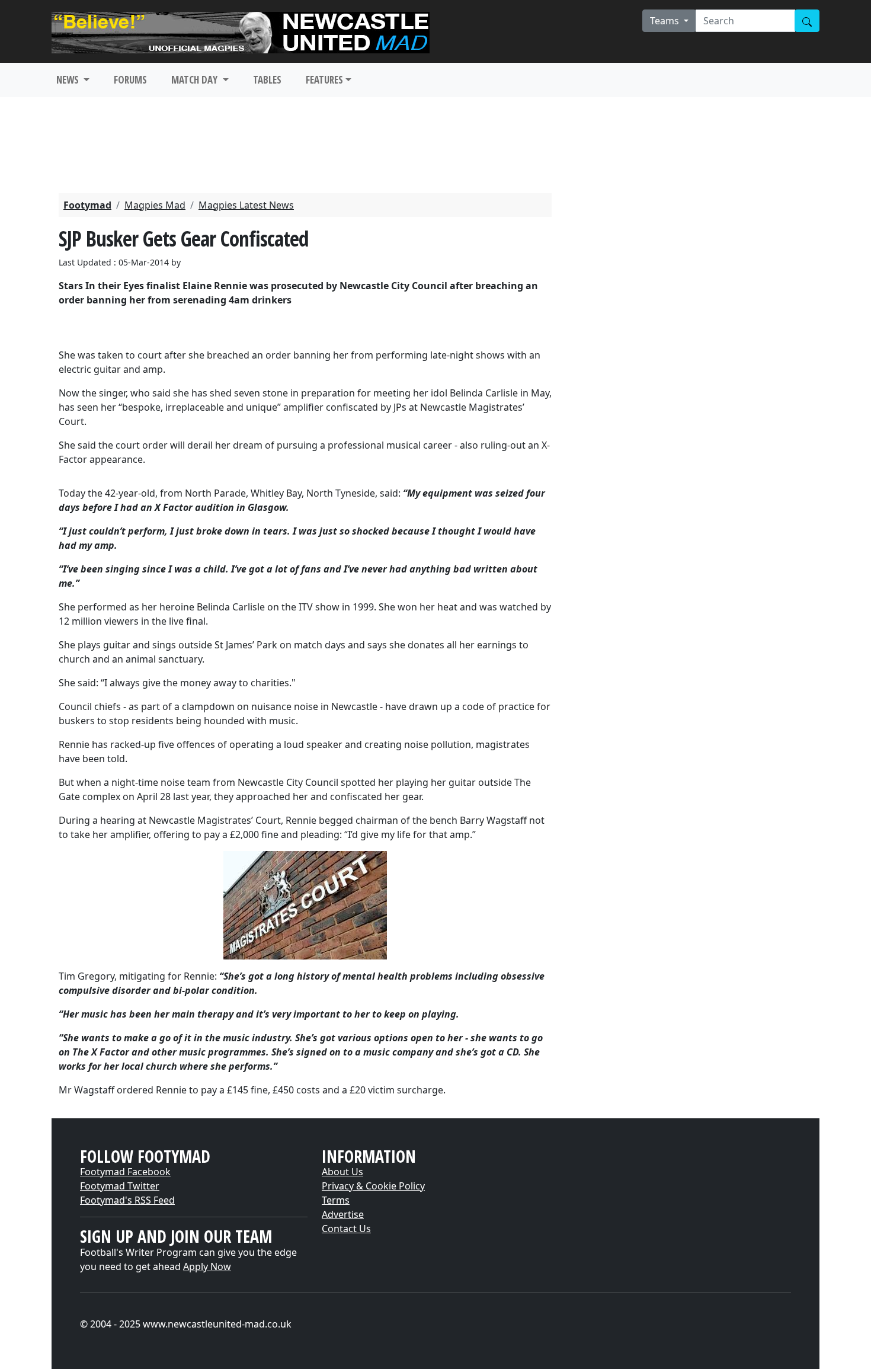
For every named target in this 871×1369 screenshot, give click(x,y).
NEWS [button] (68, 80)
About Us (342, 1171)
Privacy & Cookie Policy (373, 1185)
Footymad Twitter (119, 1185)
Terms (336, 1200)
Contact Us (346, 1228)
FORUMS (130, 80)
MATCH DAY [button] (195, 80)
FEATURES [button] (324, 80)
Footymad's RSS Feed (127, 1200)
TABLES (267, 80)
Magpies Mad (154, 205)
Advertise (343, 1214)
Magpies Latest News (246, 205)
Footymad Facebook (125, 1171)
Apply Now (207, 1266)
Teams (665, 20)
